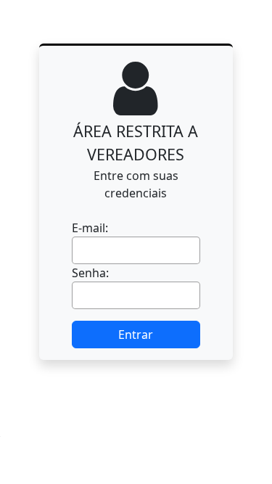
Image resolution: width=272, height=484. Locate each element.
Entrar (135, 335)
